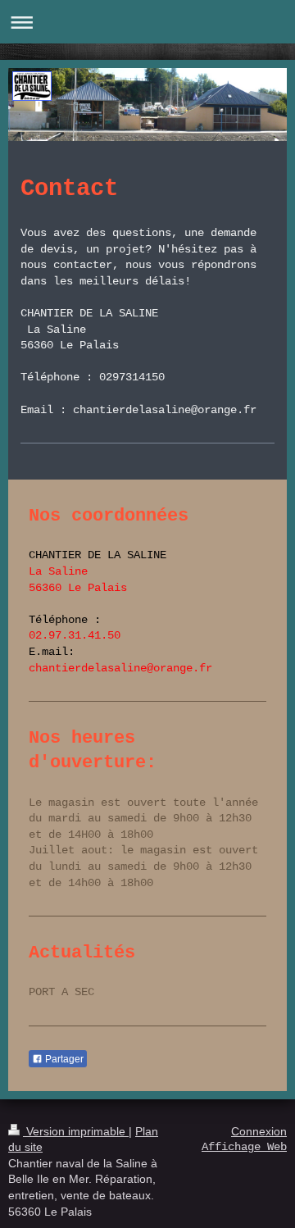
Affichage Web (244, 1146)
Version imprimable (76, 1131)
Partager (63, 1059)
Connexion (259, 1131)
